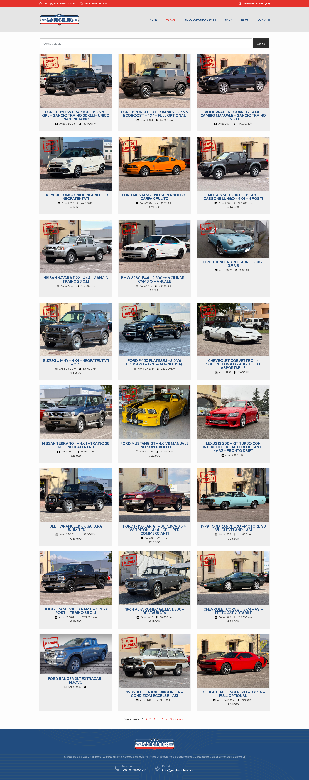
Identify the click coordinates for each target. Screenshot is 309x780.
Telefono (128, 766)
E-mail (166, 766)
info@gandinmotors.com (60, 3)
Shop (228, 19)
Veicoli (171, 19)
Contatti (264, 19)
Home (153, 19)
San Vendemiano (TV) (257, 3)
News (245, 19)
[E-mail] (157, 768)
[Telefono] (117, 768)
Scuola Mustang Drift (200, 19)
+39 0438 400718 (96, 3)
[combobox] (146, 43)
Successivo (178, 719)
